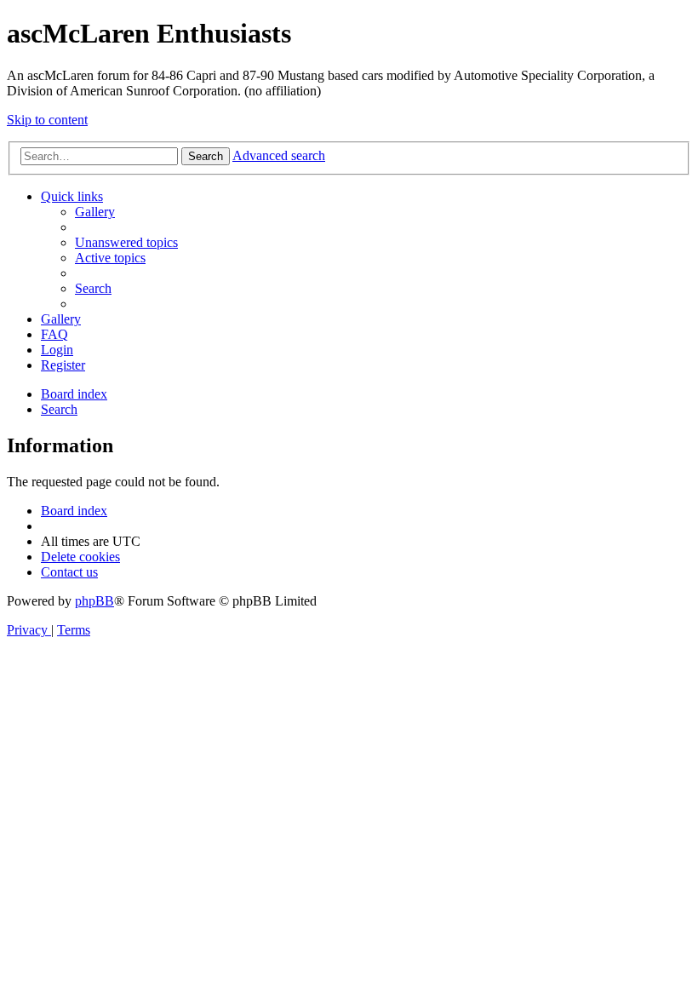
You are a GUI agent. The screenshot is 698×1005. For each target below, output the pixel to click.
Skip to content (47, 119)
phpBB (94, 601)
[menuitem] (95, 211)
